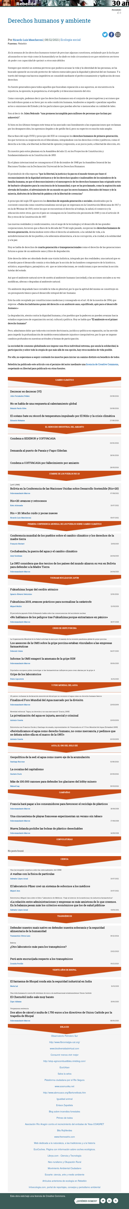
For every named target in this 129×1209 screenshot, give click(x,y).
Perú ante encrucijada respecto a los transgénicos (41, 959)
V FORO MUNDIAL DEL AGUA (64, 685)
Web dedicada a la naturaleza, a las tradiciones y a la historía (64, 1143)
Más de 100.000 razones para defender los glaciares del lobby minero (53, 781)
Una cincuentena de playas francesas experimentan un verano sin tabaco (56, 816)
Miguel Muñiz (16, 606)
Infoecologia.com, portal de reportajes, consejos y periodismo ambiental (64, 1187)
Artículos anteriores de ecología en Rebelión (64, 1180)
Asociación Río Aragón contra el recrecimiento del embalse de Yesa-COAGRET (64, 1124)
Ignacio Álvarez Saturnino (21, 594)
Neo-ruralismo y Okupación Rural (64, 1161)
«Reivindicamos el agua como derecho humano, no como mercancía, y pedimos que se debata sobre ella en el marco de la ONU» (62, 732)
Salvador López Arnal (19, 878)
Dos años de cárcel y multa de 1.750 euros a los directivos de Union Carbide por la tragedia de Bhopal (61, 1014)
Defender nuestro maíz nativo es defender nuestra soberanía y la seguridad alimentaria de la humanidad (57, 929)
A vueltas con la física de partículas (32, 874)
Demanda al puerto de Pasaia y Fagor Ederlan (38, 450)
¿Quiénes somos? (86, 1201)
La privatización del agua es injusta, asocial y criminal (44, 715)
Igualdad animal (65, 1098)
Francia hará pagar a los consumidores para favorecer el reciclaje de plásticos (59, 804)
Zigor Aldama (15, 1001)
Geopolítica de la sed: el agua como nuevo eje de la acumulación (50, 757)
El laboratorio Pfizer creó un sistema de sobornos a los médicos (50, 886)
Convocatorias (64, 839)
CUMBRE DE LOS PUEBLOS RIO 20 (64, 473)
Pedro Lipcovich (17, 679)
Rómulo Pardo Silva (18, 408)
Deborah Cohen (16, 651)
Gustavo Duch (16, 774)
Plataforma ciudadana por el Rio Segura (64, 1079)
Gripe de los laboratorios (25, 674)
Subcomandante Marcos (20, 493)
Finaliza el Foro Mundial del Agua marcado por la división (46, 700)
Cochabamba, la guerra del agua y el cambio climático (43, 551)
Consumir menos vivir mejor (65, 1054)
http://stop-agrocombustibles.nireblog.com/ (64, 1061)
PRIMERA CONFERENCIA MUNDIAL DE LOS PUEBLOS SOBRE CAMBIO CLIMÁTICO (64, 524)
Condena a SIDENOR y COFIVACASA (33, 438)
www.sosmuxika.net (64, 1086)
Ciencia (64, 859)
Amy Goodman (16, 556)
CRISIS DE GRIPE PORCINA (65, 628)
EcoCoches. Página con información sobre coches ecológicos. (64, 1149)
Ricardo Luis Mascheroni (28, 39)
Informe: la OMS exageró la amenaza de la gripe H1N (42, 658)
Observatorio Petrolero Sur (64, 1035)
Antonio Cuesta (16, 720)
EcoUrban (65, 1067)
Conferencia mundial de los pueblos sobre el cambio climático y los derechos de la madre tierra (62, 537)
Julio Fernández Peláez (20, 396)
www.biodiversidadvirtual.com (64, 1048)
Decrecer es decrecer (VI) (26, 391)
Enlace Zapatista (64, 1105)
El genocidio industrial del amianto (64, 427)
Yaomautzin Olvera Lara (20, 936)
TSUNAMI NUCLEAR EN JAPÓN (64, 578)
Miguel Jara (15, 891)
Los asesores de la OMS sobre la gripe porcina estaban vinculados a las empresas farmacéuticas (61, 644)
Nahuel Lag (14, 786)
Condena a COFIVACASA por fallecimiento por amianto (44, 463)
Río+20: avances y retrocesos (28, 501)
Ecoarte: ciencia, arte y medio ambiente (64, 1174)
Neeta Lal (14, 986)
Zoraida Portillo (16, 963)
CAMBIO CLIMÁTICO (64, 380)
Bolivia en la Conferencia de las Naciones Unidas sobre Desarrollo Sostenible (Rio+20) (64, 488)
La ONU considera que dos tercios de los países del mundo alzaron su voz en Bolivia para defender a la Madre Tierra (63, 565)
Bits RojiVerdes (64, 1130)
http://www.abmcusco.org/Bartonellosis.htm (64, 1092)
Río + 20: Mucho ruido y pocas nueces (34, 513)
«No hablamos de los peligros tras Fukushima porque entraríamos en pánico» (59, 617)
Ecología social (71, 40)
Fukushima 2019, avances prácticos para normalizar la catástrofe (51, 601)
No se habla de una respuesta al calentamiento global (43, 403)
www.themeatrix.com (64, 1136)
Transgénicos (64, 916)
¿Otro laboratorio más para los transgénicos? (38, 946)
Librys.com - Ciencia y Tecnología (64, 1155)
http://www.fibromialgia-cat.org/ (64, 1042)
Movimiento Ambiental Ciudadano (64, 1168)
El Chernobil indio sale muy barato (32, 997)
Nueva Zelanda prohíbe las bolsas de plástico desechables (46, 828)
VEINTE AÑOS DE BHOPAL (64, 969)
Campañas (64, 792)
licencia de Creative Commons (102, 364)
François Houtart (17, 543)
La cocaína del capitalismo (27, 769)
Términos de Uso (74, 1195)
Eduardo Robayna (17, 420)
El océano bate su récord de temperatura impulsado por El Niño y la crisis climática (62, 416)
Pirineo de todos (64, 1117)
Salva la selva (64, 1073)
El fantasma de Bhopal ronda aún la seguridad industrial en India (51, 981)
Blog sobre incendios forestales (64, 1111)
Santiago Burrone (17, 761)
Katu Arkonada (16, 505)
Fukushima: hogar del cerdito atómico (34, 589)
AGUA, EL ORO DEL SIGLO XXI (64, 745)
